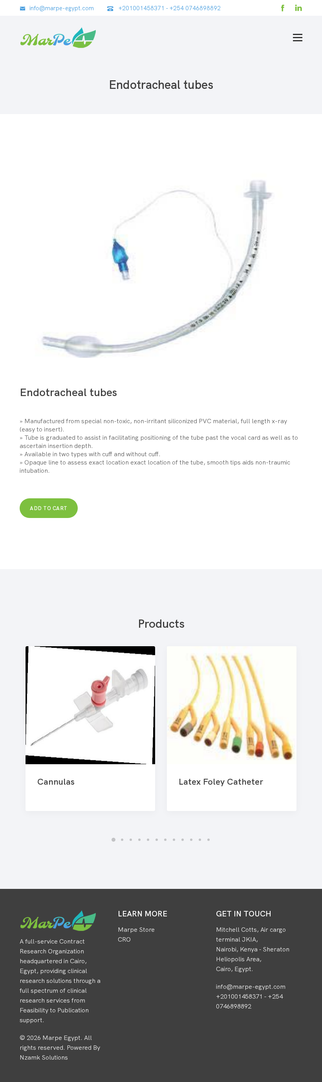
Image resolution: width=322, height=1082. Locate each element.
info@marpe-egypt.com (61, 8)
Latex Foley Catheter (221, 781)
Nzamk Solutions (44, 1057)
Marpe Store (136, 929)
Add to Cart (49, 508)
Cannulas (56, 781)
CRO (124, 939)
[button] (113, 840)
